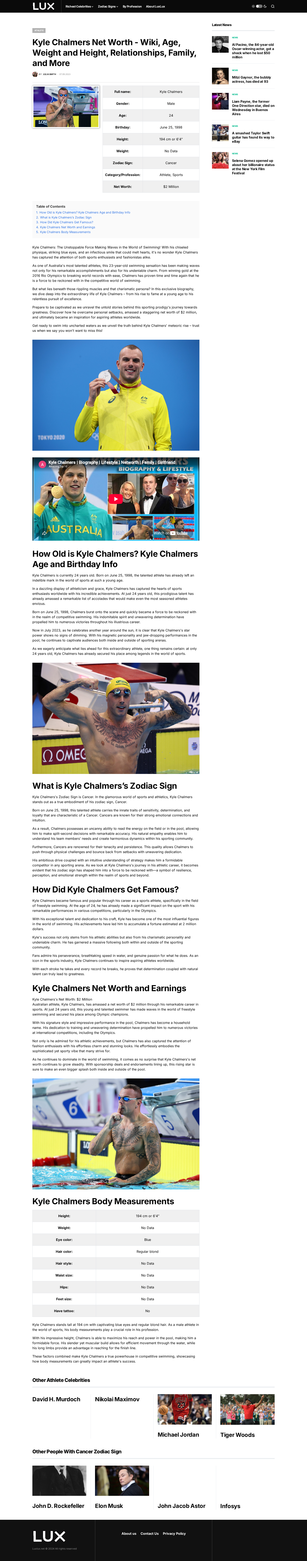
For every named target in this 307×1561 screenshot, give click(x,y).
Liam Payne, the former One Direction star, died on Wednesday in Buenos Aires (253, 107)
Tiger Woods (237, 1434)
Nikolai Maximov (117, 1399)
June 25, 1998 (171, 127)
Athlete (38, 30)
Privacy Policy (174, 1533)
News (235, 37)
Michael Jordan (178, 1434)
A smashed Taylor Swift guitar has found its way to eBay (253, 137)
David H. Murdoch (56, 1399)
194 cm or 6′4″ (171, 139)
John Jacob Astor (182, 1505)
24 (171, 115)
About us (129, 1533)
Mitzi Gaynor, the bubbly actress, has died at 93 (251, 79)
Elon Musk (109, 1505)
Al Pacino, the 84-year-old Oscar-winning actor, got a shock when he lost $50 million (253, 50)
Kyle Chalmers (171, 92)
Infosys (230, 1506)
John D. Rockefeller (58, 1505)
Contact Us (150, 1533)
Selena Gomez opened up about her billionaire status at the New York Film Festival (253, 166)
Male (171, 103)
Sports (178, 175)
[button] (259, 6)
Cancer (171, 163)
